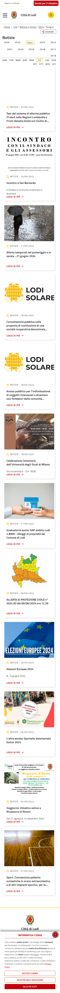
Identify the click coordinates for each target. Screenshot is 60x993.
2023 (42, 42)
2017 (53, 49)
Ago (54, 60)
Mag (31, 60)
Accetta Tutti (30, 986)
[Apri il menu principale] (6, 16)
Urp (15, 27)
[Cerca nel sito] (51, 15)
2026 (7, 42)
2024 (41, 27)
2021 (10, 49)
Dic (54, 64)
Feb (11, 60)
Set (35, 64)
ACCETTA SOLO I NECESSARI (30, 980)
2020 (21, 49)
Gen (4, 60)
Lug (47, 60)
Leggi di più (13, 127)
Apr (25, 60)
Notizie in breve (28, 27)
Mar (18, 60)
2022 (53, 42)
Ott (41, 64)
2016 (53, 55)
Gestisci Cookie (30, 973)
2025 (17, 42)
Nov (48, 64)
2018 (42, 49)
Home (7, 27)
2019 (31, 49)
